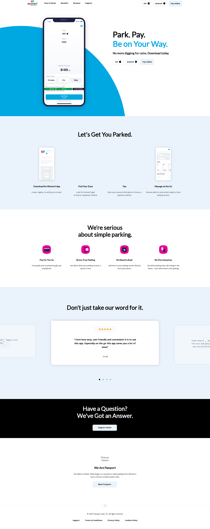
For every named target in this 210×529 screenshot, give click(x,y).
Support (88, 3)
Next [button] (206, 341)
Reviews (76, 3)
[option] (105, 343)
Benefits (64, 3)
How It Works (50, 3)
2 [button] (103, 380)
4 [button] (110, 380)
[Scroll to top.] (105, 505)
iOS (145, 3)
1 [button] (99, 379)
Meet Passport (104, 484)
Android (158, 3)
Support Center (104, 427)
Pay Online (175, 3)
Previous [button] (4, 341)
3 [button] (107, 380)
